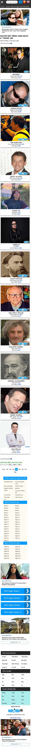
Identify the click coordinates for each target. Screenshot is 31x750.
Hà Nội (16, 214)
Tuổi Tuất (16, 180)
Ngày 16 (17, 522)
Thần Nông (24, 656)
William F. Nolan (16, 313)
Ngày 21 (6, 529)
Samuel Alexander (16, 381)
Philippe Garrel (16, 347)
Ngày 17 (6, 524)
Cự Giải (14, 667)
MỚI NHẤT (26, 6)
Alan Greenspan (8, 486)
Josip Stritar (16, 279)
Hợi (22, 678)
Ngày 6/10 (18, 556)
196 (22, 469)
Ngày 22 (17, 529)
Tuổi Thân (16, 112)
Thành (3, 692)
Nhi (3, 699)
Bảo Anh (17, 488)
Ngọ (3, 674)
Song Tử (4, 667)
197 (25, 469)
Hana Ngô (6, 497)
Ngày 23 (6, 531)
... (28, 469)
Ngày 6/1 (6, 546)
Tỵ (22, 685)
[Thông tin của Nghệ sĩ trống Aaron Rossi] (15, 106)
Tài (5, 499)
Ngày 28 (17, 535)
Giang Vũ (16, 211)
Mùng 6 (17, 510)
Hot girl (8, 6)
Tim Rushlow (16, 142)
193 (13, 469)
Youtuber (16, 212)
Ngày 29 (6, 538)
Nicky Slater (16, 176)
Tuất (13, 678)
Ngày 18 (17, 524)
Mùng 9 (6, 515)
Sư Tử (23, 667)
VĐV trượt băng (16, 178)
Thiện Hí (16, 245)
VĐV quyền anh (16, 416)
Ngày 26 (17, 533)
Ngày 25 (6, 533)
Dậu (3, 678)
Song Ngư (5, 663)
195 (19, 469)
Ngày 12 (17, 517)
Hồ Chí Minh (16, 248)
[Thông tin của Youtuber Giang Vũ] (15, 208)
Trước (3, 469)
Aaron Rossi (16, 108)
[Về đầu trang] (29, 748)
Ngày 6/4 (17, 549)
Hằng (13, 699)
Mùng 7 (6, 512)
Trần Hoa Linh (18, 497)
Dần (22, 681)
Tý (2, 681)
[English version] (28, 2)
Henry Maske (16, 415)
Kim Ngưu (24, 663)
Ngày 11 (6, 517)
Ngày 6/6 (17, 551)
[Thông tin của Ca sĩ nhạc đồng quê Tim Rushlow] (15, 140)
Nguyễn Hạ (16, 449)
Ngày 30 (17, 538)
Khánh (13, 703)
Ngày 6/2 (17, 546)
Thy (22, 703)
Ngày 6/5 (6, 551)
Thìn (13, 685)
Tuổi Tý (16, 350)
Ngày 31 (6, 540)
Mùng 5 (6, 510)
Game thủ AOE (16, 76)
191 (7, 469)
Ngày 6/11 (6, 558)
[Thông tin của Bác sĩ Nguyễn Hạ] (15, 447)
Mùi (13, 674)
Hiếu (22, 696)
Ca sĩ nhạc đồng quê (16, 144)
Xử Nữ (4, 656)
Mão (3, 685)
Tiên (13, 696)
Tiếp (15, 472)
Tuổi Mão (16, 418)
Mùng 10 (17, 515)
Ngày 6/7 (6, 553)
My (3, 696)
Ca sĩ (2, 6)
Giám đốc (16, 348)
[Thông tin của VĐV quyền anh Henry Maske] (15, 413)
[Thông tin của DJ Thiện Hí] (15, 242)
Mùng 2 (17, 505)
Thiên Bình (15, 656)
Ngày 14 (17, 519)
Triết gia (16, 382)
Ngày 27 (6, 535)
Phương (4, 703)
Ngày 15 (6, 522)
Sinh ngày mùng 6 (14, 40)
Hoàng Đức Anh (8, 481)
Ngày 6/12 (18, 558)
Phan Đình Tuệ (19, 495)
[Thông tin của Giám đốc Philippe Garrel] (15, 345)
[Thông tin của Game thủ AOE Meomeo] (15, 72)
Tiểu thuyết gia (16, 280)
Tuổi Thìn (16, 316)
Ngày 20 (17, 526)
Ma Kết (14, 660)
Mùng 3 (6, 508)
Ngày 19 (6, 526)
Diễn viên (13, 6)
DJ (16, 246)
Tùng (13, 692)
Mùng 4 (17, 508)
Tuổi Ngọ (16, 146)
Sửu (13, 681)
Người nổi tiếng (4, 40)
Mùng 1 (6, 505)
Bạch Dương (15, 663)
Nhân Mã (4, 660)
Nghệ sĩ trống (16, 110)
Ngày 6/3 (6, 549)
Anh (22, 699)
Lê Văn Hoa (7, 495)
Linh (22, 692)
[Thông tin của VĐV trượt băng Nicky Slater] (15, 174)
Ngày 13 (6, 519)
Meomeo (16, 74)
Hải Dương (16, 78)
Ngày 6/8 (17, 553)
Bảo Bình (24, 660)
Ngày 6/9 (6, 556)
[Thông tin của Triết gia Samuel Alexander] (15, 379)
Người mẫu (19, 6)
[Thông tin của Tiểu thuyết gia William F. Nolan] (15, 311)
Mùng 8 (17, 512)
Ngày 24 (17, 531)
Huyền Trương (19, 486)
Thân (22, 674)
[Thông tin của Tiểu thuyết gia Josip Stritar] (15, 276)
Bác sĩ (16, 451)
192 (10, 469)
